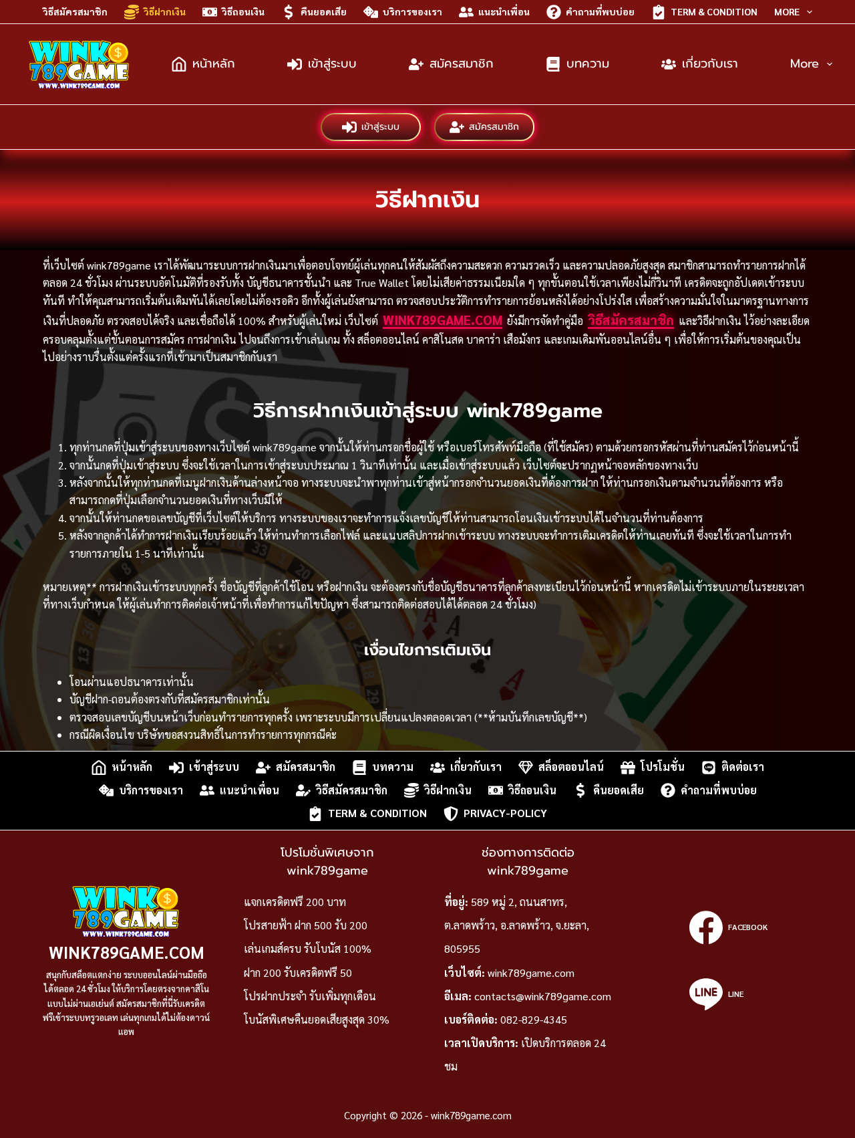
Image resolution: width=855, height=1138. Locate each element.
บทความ (587, 63)
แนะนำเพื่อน (504, 11)
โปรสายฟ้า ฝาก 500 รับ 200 (305, 925)
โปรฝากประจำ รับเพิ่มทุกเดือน (310, 996)
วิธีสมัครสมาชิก (75, 11)
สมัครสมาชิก (462, 63)
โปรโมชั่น (663, 767)
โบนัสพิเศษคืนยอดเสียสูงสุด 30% (316, 1019)
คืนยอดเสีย (324, 11)
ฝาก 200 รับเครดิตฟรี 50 (298, 972)
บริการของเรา (412, 11)
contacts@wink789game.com (542, 996)
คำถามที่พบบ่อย (600, 11)
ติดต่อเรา (742, 767)
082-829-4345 (533, 1019)
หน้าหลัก (213, 63)
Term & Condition (714, 11)
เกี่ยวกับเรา (710, 63)
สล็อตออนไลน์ (571, 767)
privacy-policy (505, 813)
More (787, 11)
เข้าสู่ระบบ (332, 63)
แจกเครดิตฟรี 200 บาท (295, 902)
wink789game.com (442, 320)
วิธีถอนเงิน (243, 11)
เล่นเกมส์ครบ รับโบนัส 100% (307, 948)
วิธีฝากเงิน (165, 11)
